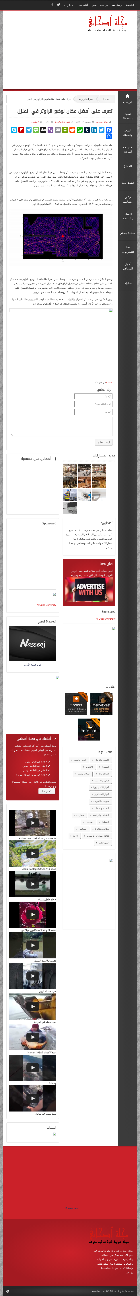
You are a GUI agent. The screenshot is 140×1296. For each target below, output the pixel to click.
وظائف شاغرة (102, 828)
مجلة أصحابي (102, 121)
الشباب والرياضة (101, 815)
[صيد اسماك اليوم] (32, 976)
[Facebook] (51, 4)
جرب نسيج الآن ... (70, 1208)
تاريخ (75, 835)
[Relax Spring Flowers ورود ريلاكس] (32, 915)
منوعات (89, 822)
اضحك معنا (103, 773)
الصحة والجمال (101, 808)
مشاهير (82, 828)
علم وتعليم (104, 842)
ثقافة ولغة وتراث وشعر (98, 835)
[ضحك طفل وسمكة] (32, 884)
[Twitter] (58, 4)
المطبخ (105, 822)
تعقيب (109, 382)
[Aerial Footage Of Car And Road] (32, 853)
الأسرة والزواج (102, 759)
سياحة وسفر (83, 773)
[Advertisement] (43, 55)
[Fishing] (32, 1068)
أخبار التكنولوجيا (86, 99)
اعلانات (89, 766)
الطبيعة (105, 766)
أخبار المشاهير (102, 794)
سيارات (80, 815)
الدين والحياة (79, 759)
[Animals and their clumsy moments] (32, 823)
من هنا (45, 791)
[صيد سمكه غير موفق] (32, 1098)
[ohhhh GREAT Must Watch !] (32, 1037)
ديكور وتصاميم (102, 780)
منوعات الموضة (101, 801)
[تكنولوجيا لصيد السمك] (32, 945)
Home (106, 99)
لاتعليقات (34, 121)
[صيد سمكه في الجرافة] (32, 1006)
